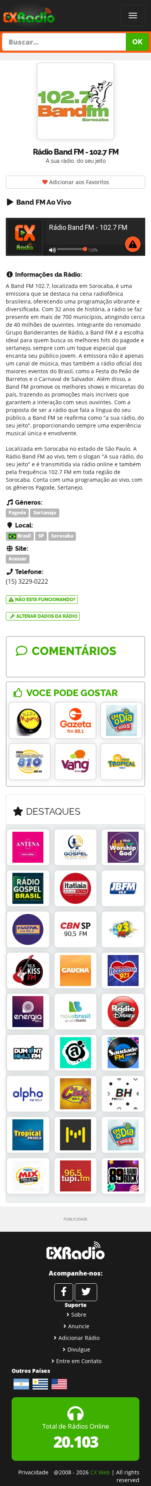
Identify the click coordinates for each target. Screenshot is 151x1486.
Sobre (78, 1314)
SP (41, 536)
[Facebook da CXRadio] (63, 1292)
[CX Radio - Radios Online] (75, 1250)
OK (137, 42)
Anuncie (78, 1326)
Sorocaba (62, 536)
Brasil (23, 536)
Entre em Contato (78, 1361)
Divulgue (78, 1349)
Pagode (17, 512)
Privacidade (33, 1472)
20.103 (75, 1441)
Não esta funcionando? (45, 599)
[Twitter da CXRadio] (86, 1292)
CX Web (100, 1472)
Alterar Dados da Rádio (46, 616)
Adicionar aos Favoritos (78, 182)
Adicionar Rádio (79, 1337)
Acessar (18, 559)
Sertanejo (45, 512)
